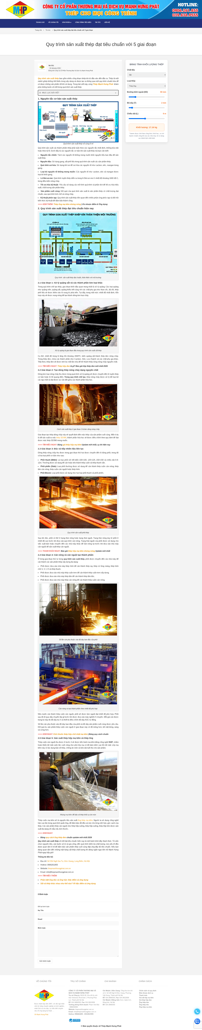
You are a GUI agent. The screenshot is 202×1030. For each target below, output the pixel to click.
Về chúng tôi (53, 22)
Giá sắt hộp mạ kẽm (146, 998)
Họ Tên (41, 910)
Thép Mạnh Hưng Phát (103, 84)
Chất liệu (131, 70)
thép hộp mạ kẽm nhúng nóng (81, 551)
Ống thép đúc (144, 1005)
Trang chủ (40, 22)
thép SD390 (61, 438)
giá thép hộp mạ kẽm (72, 445)
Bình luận (42, 928)
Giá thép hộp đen (145, 1000)
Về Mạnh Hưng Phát (41, 1014)
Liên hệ (107, 22)
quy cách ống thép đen (56, 837)
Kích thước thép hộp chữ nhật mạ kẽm (70, 734)
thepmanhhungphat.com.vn (59, 868)
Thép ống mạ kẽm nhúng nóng (67, 204)
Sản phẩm (66, 22)
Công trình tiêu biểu (83, 22)
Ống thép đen (144, 1002)
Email (40, 919)
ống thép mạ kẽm (85, 820)
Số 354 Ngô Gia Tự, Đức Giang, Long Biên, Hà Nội (68, 861)
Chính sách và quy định (147, 991)
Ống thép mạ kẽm (145, 1007)
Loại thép (131, 81)
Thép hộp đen (64, 366)
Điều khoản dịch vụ (146, 993)
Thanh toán (143, 995)
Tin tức (98, 22)
